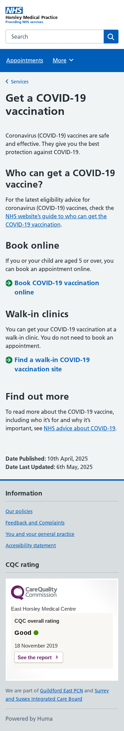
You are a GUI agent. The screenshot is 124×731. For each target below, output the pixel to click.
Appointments (24, 60)
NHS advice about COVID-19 (79, 428)
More (63, 60)
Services (19, 82)
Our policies (19, 511)
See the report (35, 657)
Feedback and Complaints (35, 523)
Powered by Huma (29, 718)
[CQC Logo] (34, 593)
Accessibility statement (31, 545)
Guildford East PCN (61, 691)
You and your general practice (40, 534)
